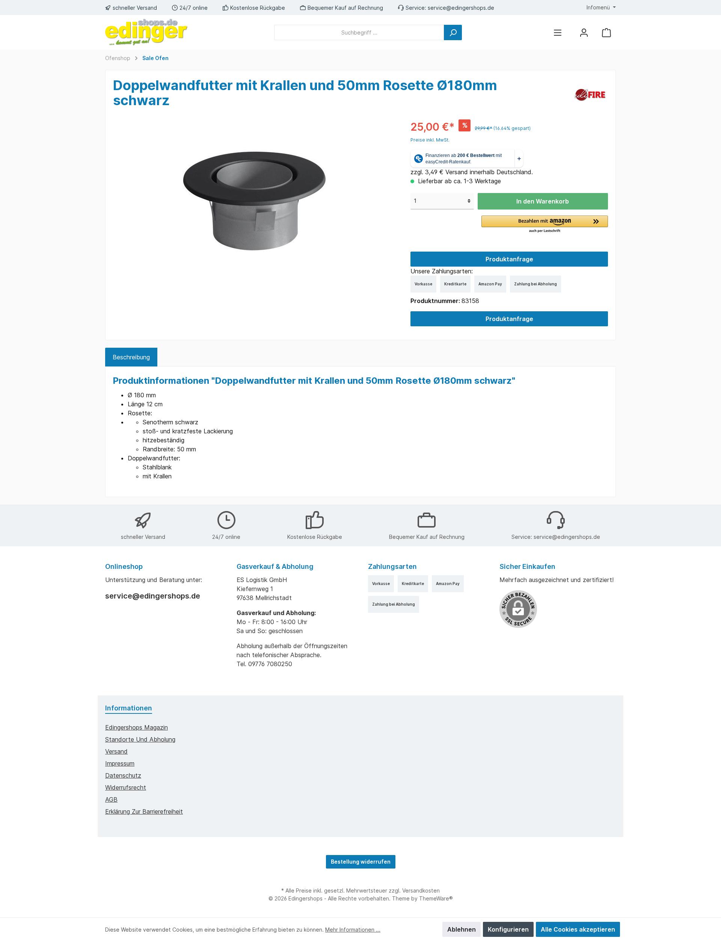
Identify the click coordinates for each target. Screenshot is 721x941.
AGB (111, 799)
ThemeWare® (436, 898)
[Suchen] (453, 32)
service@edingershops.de (461, 8)
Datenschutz (123, 775)
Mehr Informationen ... (352, 929)
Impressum (119, 763)
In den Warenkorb (542, 201)
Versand (116, 751)
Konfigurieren (508, 929)
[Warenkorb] (606, 32)
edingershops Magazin (136, 727)
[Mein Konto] (584, 32)
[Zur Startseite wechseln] (146, 32)
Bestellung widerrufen (361, 861)
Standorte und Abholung (140, 739)
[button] (544, 225)
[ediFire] (590, 94)
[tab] (131, 357)
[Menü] (557, 32)
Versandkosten (421, 890)
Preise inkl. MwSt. (429, 140)
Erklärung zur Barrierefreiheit (144, 811)
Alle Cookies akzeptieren (578, 929)
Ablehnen (461, 929)
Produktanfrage (509, 259)
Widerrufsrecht (125, 787)
